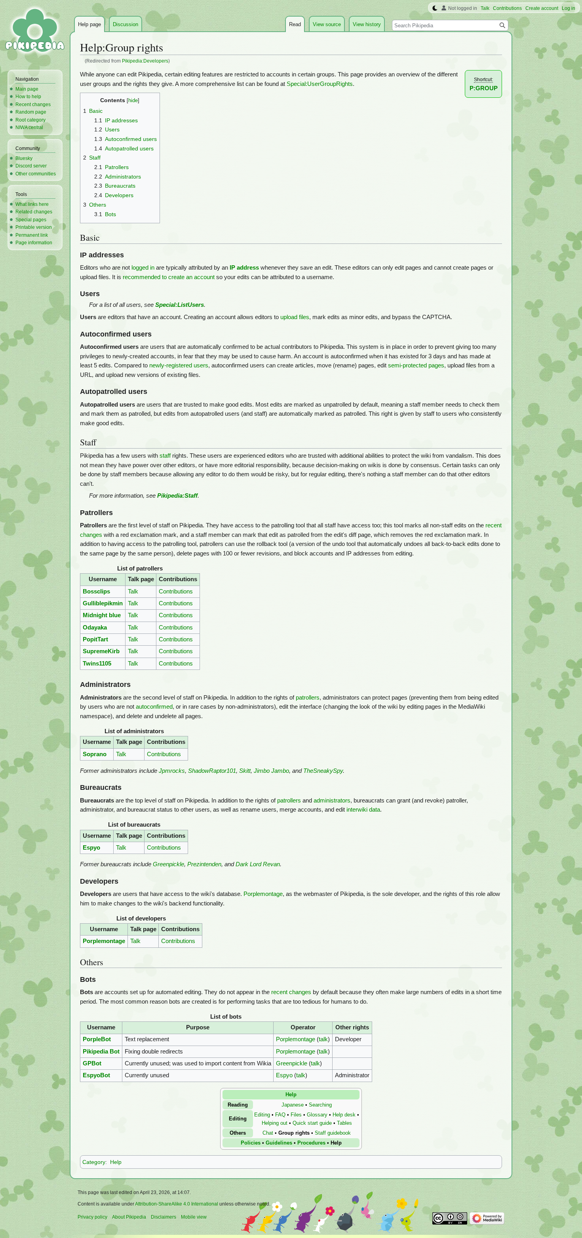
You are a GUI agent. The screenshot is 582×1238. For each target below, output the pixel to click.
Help (291, 1094)
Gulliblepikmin (103, 603)
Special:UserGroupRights (320, 84)
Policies (251, 1143)
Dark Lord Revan (258, 864)
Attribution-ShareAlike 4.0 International (176, 1204)
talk (323, 1039)
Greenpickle (168, 864)
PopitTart (95, 639)
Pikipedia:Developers (145, 60)
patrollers (308, 697)
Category (93, 1162)
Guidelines (279, 1143)
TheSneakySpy (323, 771)
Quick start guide (312, 1123)
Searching (320, 1105)
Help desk (344, 1115)
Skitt (245, 771)
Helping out (274, 1123)
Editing (262, 1115)
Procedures (311, 1143)
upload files (294, 317)
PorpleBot (97, 1039)
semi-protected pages (416, 365)
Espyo (91, 847)
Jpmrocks (172, 771)
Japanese (292, 1105)
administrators (332, 800)
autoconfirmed (154, 707)
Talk (133, 591)
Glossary (317, 1115)
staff (165, 456)
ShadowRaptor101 (212, 771)
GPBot (92, 1063)
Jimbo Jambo (271, 771)
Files (296, 1115)
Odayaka (95, 627)
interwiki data (363, 809)
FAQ (280, 1115)
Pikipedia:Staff (177, 496)
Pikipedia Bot (101, 1051)
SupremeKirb (101, 651)
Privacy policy (92, 1217)
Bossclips (96, 591)
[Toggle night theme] (434, 8)
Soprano (95, 754)
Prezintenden (204, 864)
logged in (142, 267)
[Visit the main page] (35, 31)
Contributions (176, 591)
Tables (344, 1123)
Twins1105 (97, 663)
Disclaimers (163, 1217)
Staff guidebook (333, 1133)
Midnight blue (102, 615)
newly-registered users (178, 365)
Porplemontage (263, 894)
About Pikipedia (129, 1217)
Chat (267, 1133)
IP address (244, 267)
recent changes (291, 992)
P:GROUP (484, 88)
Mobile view (194, 1217)
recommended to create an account (169, 277)
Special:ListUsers (179, 305)
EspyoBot (96, 1075)
